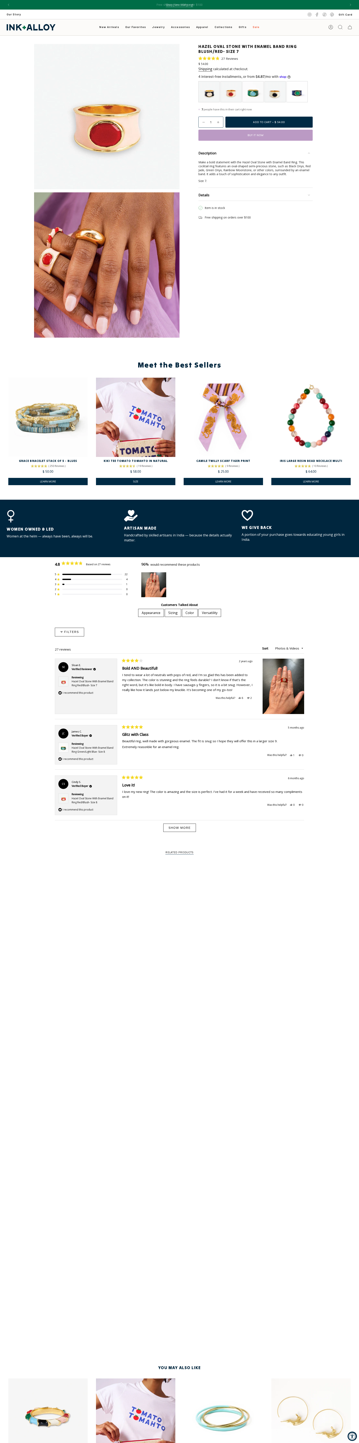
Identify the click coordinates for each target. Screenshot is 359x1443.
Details (203, 195)
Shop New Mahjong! (179, 5)
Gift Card (345, 14)
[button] (158, 27)
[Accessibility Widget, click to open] (352, 1436)
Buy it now (255, 135)
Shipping (205, 69)
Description (207, 153)
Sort (265, 648)
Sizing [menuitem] (173, 612)
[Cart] (350, 27)
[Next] (350, 5)
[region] (154, 584)
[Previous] (8, 5)
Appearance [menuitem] (151, 612)
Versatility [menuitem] (210, 612)
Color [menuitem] (190, 612)
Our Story (14, 14)
